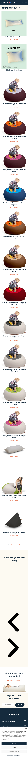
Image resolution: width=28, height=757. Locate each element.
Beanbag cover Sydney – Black (14, 533)
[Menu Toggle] (26, 3)
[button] (26, 728)
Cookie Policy (10, 755)
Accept (14, 743)
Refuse (14, 747)
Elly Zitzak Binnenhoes (14, 70)
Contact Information (8, 721)
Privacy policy (17, 755)
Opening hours (6, 726)
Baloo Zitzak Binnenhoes (14, 37)
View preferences (14, 751)
